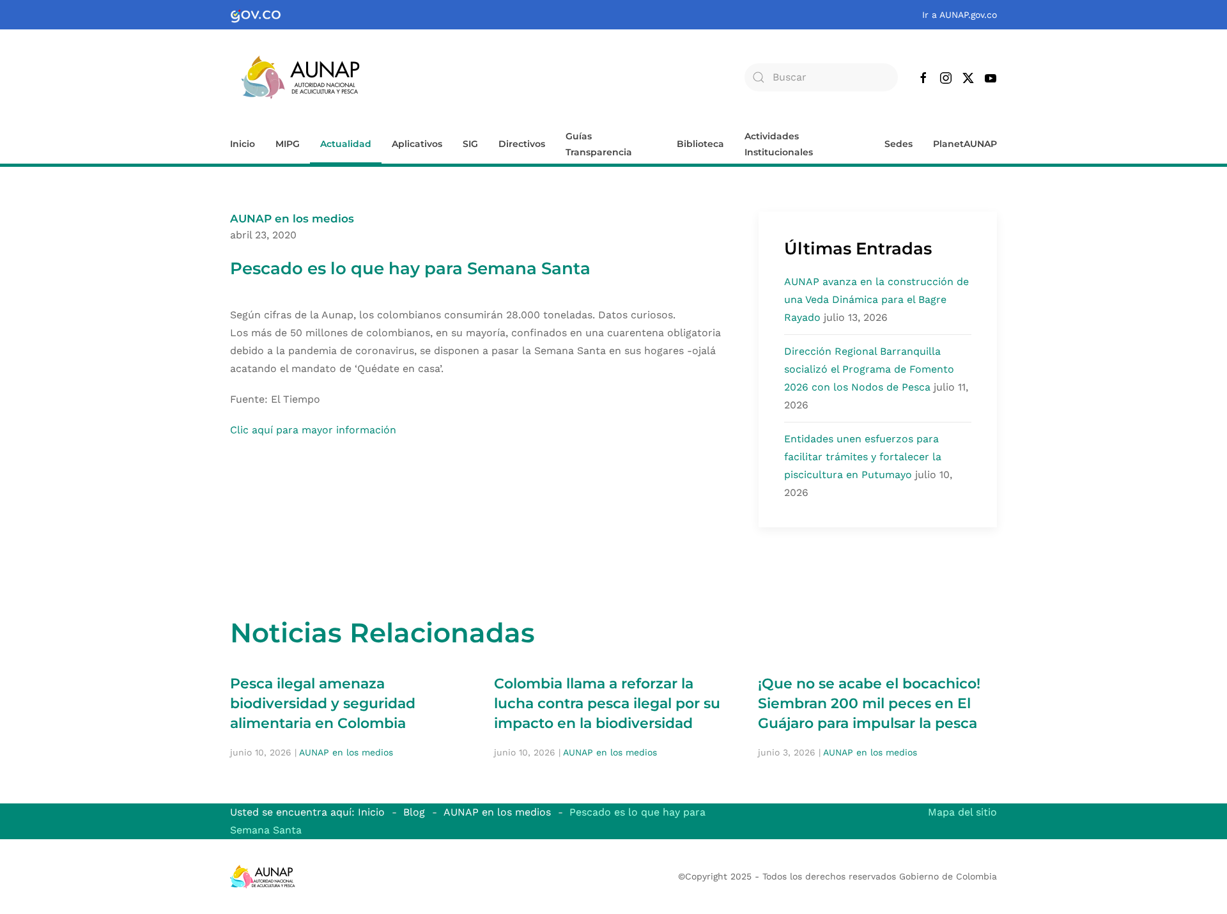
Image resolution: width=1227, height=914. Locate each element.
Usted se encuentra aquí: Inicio (307, 812)
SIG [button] (470, 144)
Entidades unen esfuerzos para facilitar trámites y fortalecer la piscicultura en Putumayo (862, 457)
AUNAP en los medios (292, 218)
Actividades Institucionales (779, 144)
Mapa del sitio (962, 812)
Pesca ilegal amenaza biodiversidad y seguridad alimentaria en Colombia (322, 703)
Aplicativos (417, 144)
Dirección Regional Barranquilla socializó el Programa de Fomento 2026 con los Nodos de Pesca (869, 369)
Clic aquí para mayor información (313, 430)
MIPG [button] (287, 144)
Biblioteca (700, 144)
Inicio (242, 144)
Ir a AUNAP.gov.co (959, 15)
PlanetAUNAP (965, 144)
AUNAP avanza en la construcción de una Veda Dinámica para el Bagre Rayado (876, 299)
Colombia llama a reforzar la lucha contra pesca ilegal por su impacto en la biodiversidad (607, 703)
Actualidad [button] (345, 144)
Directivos (521, 144)
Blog (414, 812)
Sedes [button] (898, 144)
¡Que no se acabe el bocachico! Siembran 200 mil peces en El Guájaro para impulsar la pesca (869, 703)
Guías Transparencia (599, 144)
